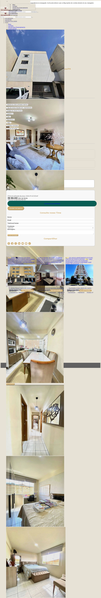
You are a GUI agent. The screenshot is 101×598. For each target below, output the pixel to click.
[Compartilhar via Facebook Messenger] (26, 243)
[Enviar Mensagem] (32, 17)
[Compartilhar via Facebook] (12, 243)
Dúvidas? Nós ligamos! (16, 208)
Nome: (9, 217)
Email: (9, 220)
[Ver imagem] (50, 64)
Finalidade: (11, 226)
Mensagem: (11, 229)
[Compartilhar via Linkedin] (19, 243)
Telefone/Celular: (13, 223)
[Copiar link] (29, 243)
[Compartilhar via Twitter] (15, 243)
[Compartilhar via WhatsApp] (8, 243)
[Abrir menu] (2, 16)
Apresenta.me (8, 365)
